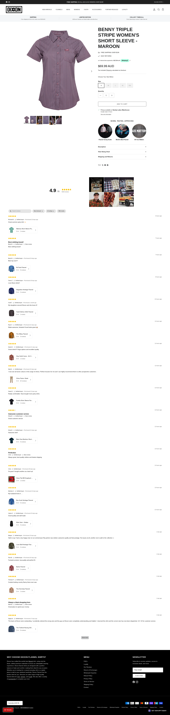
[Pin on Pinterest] (107, 165)
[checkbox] (61, 211)
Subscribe (139, 675)
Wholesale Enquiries (90, 673)
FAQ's (85, 661)
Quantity (101, 91)
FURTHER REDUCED (111, 9)
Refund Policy (88, 675)
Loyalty (86, 664)
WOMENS (77, 9)
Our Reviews (88, 667)
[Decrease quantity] (100, 95)
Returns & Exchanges (90, 670)
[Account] (153, 9)
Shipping (109, 70)
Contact (86, 687)
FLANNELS (59, 9)
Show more (85, 637)
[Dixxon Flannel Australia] (14, 9)
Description (102, 147)
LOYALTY (125, 9)
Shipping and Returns (105, 156)
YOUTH (86, 9)
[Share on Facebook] (105, 165)
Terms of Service (89, 681)
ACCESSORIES (97, 9)
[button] (96, 184)
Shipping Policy (88, 684)
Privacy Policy (88, 678)
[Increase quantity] (111, 95)
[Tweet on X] (102, 165)
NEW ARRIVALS (47, 9)
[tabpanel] (85, 425)
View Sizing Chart (104, 151)
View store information (106, 114)
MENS (68, 9)
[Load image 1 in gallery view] (59, 70)
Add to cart (122, 104)
